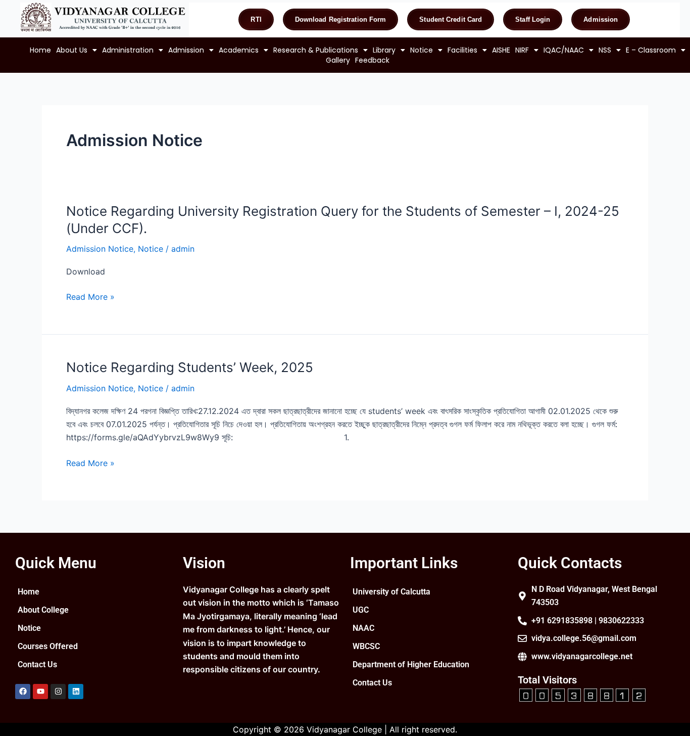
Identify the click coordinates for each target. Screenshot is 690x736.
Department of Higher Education (411, 664)
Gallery (338, 60)
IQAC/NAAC (564, 50)
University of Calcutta (391, 591)
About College (43, 610)
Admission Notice (99, 249)
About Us (71, 50)
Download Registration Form (340, 19)
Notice (421, 50)
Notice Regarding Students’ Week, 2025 (189, 367)
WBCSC (366, 646)
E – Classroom (651, 50)
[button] (77, 50)
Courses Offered (48, 646)
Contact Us (37, 664)
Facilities (462, 50)
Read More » (90, 296)
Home (40, 50)
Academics (239, 50)
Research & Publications (315, 50)
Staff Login (532, 19)
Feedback (372, 60)
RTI (256, 19)
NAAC (363, 628)
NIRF (522, 50)
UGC (361, 610)
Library (384, 50)
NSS (605, 50)
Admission (600, 19)
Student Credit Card (450, 19)
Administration (128, 50)
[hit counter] (582, 693)
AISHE (501, 50)
